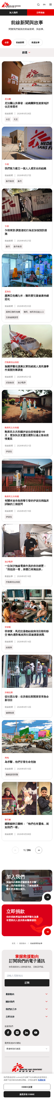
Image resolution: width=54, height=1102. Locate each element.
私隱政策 (42, 1080)
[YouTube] (35, 1032)
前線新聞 (20, 42)
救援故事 (36, 42)
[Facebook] (8, 1032)
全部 (7, 42)
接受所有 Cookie (27, 1094)
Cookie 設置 (27, 1087)
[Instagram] (17, 1032)
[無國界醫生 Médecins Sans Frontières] (11, 5)
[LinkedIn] (26, 1032)
